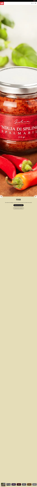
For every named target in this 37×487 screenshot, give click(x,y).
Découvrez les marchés (18, 208)
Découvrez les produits (18, 205)
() (34, 0)
